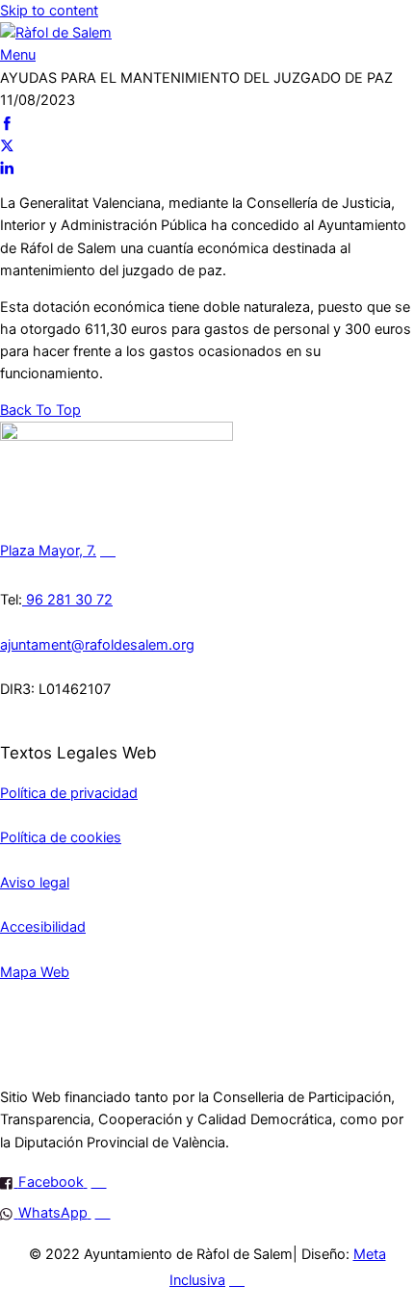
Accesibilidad (43, 927)
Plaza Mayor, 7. (48, 550)
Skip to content (49, 10)
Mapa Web (34, 972)
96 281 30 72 (67, 599)
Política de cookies (60, 837)
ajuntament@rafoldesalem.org (97, 645)
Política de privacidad (69, 793)
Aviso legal (34, 882)
